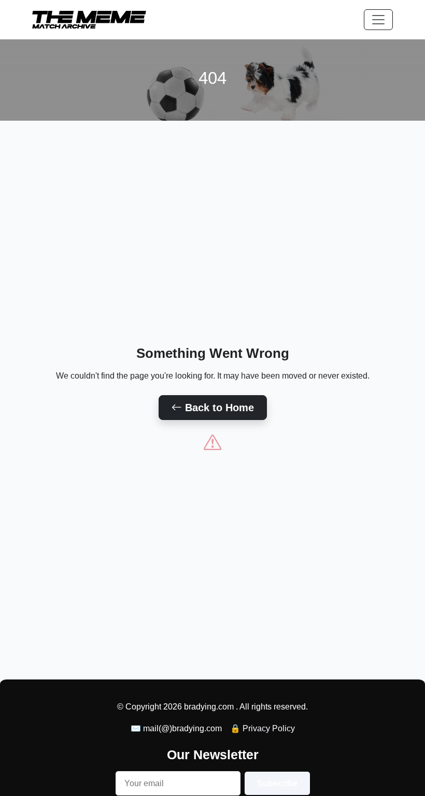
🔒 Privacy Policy (262, 728)
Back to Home (218, 407)
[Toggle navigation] (378, 19)
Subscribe (277, 783)
